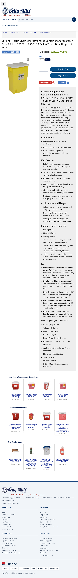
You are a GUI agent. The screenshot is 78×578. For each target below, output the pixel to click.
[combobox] (43, 69)
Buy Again (5, 519)
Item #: (5, 52)
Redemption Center (9, 545)
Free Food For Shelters (9, 550)
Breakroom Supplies (47, 555)
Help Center (44, 515)
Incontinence (44, 548)
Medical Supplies (46, 541)
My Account (11, 25)
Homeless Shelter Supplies (11, 553)
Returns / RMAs (7, 527)
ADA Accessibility (46, 524)
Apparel (43, 553)
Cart (17, 25)
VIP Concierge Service (47, 519)
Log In (4, 25)
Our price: (45, 52)
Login (3, 512)
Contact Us (44, 517)
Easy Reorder (6, 522)
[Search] (74, 19)
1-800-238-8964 (9, 20)
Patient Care (44, 545)
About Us (43, 512)
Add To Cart (63, 69)
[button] (3, 77)
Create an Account (8, 515)
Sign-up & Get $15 (8, 541)
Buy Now (62, 75)
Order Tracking (7, 524)
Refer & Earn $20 (7, 543)
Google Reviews (49, 527)
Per (41, 56)
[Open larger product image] (19, 77)
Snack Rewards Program (10, 538)
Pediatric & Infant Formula (49, 550)
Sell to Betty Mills (45, 522)
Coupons (5, 548)
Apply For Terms (7, 529)
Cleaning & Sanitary (46, 538)
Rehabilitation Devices (47, 543)
